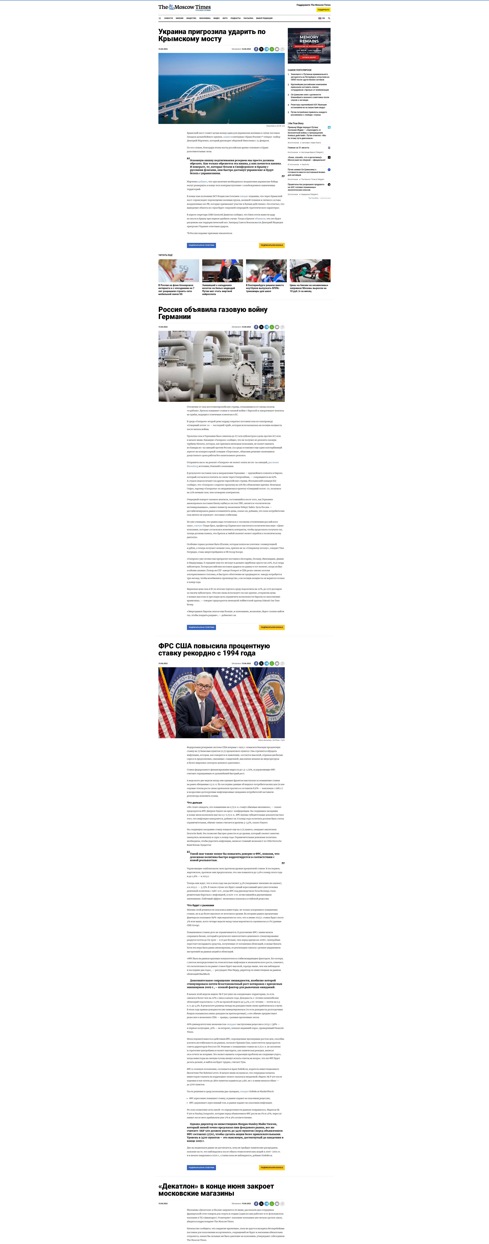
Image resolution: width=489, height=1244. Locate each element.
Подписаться (244, 637)
